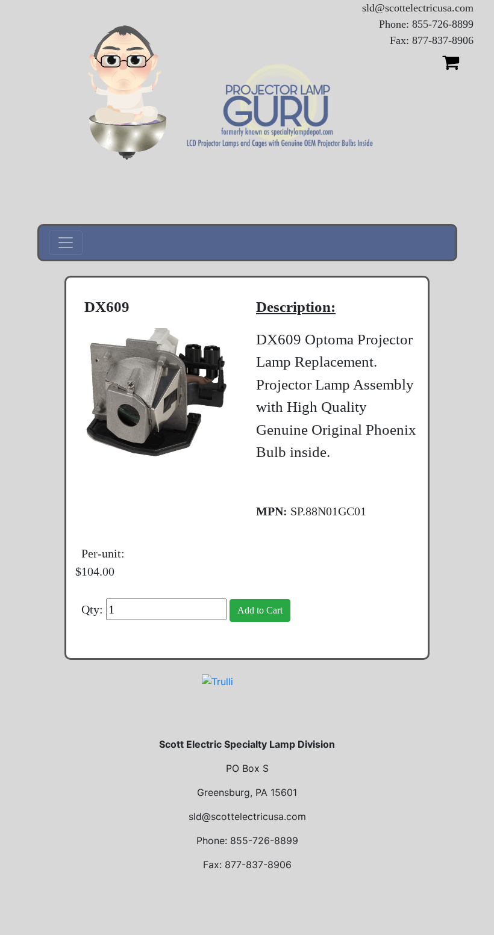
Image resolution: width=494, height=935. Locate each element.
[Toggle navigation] (66, 243)
